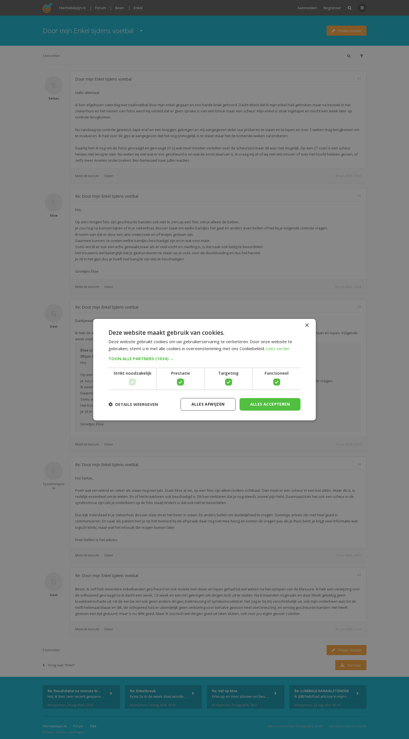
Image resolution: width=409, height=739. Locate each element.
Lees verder (278, 348)
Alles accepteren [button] (270, 404)
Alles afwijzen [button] (208, 404)
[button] (204, 358)
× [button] (307, 325)
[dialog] (204, 369)
